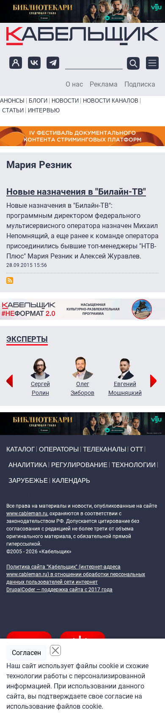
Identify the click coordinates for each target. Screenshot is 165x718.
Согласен (26, 653)
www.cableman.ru (26, 514)
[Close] (55, 650)
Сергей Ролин (40, 388)
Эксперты (27, 339)
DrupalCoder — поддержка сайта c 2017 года (59, 590)
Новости (65, 100)
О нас (74, 84)
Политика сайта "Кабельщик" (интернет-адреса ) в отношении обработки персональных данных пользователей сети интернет (75, 574)
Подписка (139, 84)
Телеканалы (104, 449)
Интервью (44, 110)
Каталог (20, 449)
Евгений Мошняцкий (125, 388)
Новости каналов (110, 100)
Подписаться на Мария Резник (9, 280)
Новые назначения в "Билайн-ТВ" (76, 192)
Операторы (59, 449)
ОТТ (136, 449)
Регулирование (79, 465)
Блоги (38, 100)
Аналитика (27, 465)
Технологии (134, 465)
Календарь (71, 480)
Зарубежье (28, 480)
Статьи (13, 110)
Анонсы (12, 100)
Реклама (104, 84)
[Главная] (82, 36)
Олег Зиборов (82, 388)
